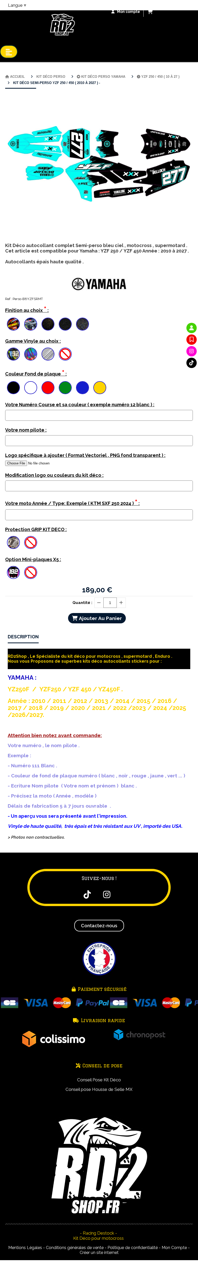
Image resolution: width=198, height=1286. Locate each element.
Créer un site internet (99, 1252)
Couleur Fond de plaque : (36, 372)
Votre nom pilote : (26, 430)
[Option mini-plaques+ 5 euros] (13, 572)
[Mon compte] (191, 328)
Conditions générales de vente (75, 1247)
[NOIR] (13, 387)
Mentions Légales (25, 1247)
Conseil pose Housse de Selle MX (99, 1089)
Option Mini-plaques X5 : (33, 559)
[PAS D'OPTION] (65, 354)
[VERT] (65, 387)
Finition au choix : (27, 309)
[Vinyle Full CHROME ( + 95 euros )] (48, 354)
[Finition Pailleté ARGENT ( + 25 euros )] (65, 324)
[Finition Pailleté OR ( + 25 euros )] (48, 324)
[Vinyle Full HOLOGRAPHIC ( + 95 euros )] (30, 354)
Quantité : (82, 602)
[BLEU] (82, 387)
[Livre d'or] (191, 339)
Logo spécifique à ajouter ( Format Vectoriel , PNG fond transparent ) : (85, 455)
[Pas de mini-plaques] (30, 572)
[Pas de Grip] (30, 542)
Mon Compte (174, 1247)
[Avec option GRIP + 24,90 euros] (13, 542)
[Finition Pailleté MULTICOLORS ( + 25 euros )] (82, 324)
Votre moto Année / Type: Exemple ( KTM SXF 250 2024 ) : (72, 502)
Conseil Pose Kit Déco (99, 1079)
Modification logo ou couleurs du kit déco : (54, 475)
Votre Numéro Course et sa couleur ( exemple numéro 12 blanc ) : (79, 404)
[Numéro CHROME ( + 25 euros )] (13, 354)
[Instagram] (191, 351)
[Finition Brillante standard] (13, 324)
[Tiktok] (191, 363)
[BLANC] (30, 387)
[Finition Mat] (30, 324)
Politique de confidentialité (133, 1247)
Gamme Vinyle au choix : (33, 341)
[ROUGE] (48, 387)
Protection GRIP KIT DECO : (36, 529)
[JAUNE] (99, 387)
